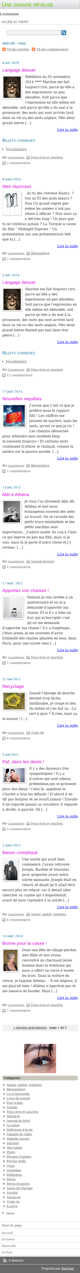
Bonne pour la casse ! (24, 943)
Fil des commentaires (52, 49)
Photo (11, 1152)
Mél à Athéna (15, 494)
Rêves (11, 1179)
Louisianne (16, 157)
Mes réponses (16, 186)
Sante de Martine (20, 1188)
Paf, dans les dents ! (23, 761)
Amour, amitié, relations (48, 914)
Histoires (13, 1116)
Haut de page (12, 1225)
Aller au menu (15, 21)
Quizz (11, 1166)
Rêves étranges (18, 1183)
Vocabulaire (16, 149)
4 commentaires (19, 919)
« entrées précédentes (30, 1027)
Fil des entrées (18, 49)
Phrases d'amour (19, 1156)
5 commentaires (19, 567)
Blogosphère (40, 253)
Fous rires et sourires (47, 157)
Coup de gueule (18, 1098)
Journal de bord (42, 561)
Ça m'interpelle (18, 1094)
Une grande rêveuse (27, 4)
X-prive (12, 1206)
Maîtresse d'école (20, 1129)
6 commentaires (19, 738)
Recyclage (13, 686)
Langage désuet (18, 70)
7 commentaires (19, 663)
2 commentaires (19, 163)
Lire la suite (67, 130)
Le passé (13, 1125)
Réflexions (14, 1174)
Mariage (13, 1143)
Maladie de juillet (19, 1134)
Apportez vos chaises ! (25, 590)
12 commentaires (19, 375)
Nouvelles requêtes (22, 398)
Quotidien (14, 1170)
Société (12, 1192)
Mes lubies (14, 1147)
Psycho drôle (16, 1161)
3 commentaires (19, 829)
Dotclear (67, 1268)
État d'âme (15, 1103)
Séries (10, 1213)
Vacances (13, 1197)
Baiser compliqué (20, 852)
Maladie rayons (18, 1138)
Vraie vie (37, 732)
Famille (12, 1107)
